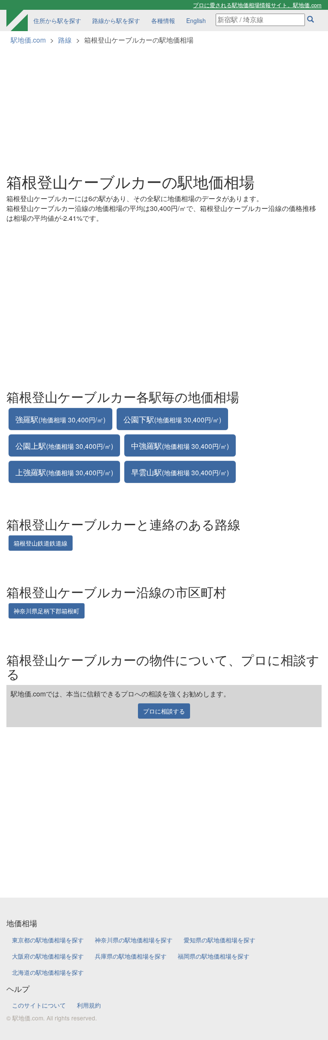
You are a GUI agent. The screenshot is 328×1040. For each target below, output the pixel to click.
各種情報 (163, 20)
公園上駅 (64, 445)
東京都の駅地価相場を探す (48, 940)
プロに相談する (164, 711)
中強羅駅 (180, 445)
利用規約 (89, 1005)
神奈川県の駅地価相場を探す (134, 940)
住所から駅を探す (57, 20)
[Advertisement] (164, 105)
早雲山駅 (180, 471)
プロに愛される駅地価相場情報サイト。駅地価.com (257, 5)
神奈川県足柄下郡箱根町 (46, 611)
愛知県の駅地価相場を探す (219, 940)
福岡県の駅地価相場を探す (213, 956)
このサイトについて (39, 1005)
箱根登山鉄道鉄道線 (40, 543)
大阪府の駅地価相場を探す (48, 956)
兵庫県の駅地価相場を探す (131, 956)
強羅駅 (60, 419)
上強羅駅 (64, 471)
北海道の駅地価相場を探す (48, 972)
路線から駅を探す (116, 20)
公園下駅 (172, 419)
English (196, 20)
